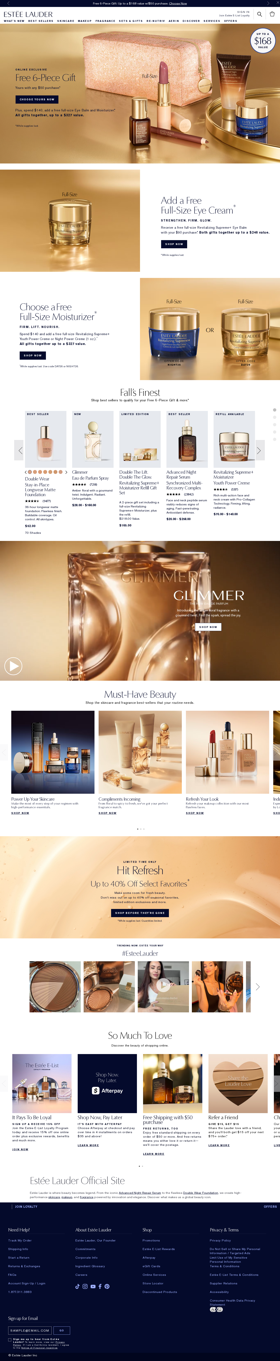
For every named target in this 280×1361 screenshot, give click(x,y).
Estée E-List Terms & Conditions (234, 1275)
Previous (8, 3)
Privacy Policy (220, 1240)
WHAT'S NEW (14, 21)
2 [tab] (140, 829)
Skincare (65, 21)
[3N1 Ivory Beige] (30, 472)
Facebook (100, 1286)
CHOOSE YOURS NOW (37, 99)
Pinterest (107, 1286)
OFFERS (270, 1207)
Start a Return (19, 1258)
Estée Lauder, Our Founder (95, 1240)
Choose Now (178, 3)
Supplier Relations (224, 1283)
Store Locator (153, 1283)
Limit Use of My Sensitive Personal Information (228, 1258)
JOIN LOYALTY (26, 1207)
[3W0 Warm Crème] (40, 472)
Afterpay (149, 1258)
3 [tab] (143, 829)
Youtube (93, 1286)
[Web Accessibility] (238, 1309)
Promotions (151, 1240)
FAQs (12, 1275)
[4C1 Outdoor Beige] (60, 472)
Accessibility (219, 1292)
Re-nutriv (156, 21)
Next (268, 3)
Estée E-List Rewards (159, 1249)
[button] (19, 450)
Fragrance (105, 21)
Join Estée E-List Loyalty (234, 15)
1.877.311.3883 (20, 1292)
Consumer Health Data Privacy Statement (232, 1300)
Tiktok (77, 1286)
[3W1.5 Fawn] (50, 472)
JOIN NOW (20, 1149)
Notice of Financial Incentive (39, 1347)
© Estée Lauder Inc (22, 1355)
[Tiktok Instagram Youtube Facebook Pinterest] (103, 1285)
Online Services (154, 1275)
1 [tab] (137, 829)
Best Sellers (41, 21)
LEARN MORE (88, 1145)
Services (212, 21)
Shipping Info (18, 1249)
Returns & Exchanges (24, 1266)
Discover (191, 21)
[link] (45, 488)
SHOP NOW (174, 244)
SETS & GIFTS (131, 21)
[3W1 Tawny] (45, 472)
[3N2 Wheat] (35, 472)
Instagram (85, 1286)
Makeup (85, 21)
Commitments (85, 1249)
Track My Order (20, 1240)
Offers (230, 21)
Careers (81, 1275)
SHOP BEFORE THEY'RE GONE (140, 913)
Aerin (174, 21)
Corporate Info (86, 1258)
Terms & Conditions (225, 1266)
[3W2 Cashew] (55, 472)
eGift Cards (151, 1266)
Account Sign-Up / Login (26, 1283)
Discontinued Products (160, 1292)
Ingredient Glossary (90, 1266)
